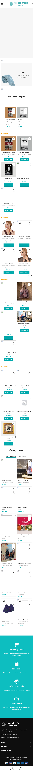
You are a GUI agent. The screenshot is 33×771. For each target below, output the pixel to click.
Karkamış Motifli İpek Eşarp (24, 324)
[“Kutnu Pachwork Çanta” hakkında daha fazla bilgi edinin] (13, 601)
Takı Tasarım (5, 238)
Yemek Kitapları (8, 536)
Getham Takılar (11, 238)
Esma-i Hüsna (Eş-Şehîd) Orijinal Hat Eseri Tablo (9, 437)
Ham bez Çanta (8, 331)
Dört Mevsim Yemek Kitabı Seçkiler (23, 535)
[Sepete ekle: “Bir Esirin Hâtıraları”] (25, 109)
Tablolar (9, 387)
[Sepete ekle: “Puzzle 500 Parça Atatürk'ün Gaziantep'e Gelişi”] (13, 545)
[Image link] (11, 724)
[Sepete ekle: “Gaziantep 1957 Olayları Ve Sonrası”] (13, 109)
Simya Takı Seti (8, 236)
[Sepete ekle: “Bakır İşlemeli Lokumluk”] (29, 545)
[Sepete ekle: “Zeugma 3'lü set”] (13, 461)
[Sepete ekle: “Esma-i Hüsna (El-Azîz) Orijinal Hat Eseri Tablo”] (29, 489)
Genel (7, 124)
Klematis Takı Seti (24, 264)
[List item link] (16, 734)
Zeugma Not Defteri (8, 302)
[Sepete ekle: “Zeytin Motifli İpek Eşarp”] (13, 489)
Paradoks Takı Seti (24, 236)
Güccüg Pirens (22, 591)
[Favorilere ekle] (13, 112)
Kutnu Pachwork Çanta (6, 620)
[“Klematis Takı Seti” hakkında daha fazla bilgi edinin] (29, 601)
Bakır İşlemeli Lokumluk (24, 563)
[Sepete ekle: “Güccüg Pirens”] (29, 572)
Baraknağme (8, 178)
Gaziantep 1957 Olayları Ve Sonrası (8, 153)
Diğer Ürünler (7, 303)
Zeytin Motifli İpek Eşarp (7, 508)
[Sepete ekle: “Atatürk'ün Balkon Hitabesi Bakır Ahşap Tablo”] (29, 461)
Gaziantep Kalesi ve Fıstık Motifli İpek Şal (8, 353)
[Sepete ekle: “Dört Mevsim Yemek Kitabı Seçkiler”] (29, 516)
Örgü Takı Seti (9, 264)
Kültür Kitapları (9, 123)
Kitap (7, 121)
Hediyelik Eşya (5, 482)
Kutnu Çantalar (5, 623)
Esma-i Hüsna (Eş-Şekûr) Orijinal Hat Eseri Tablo (24, 412)
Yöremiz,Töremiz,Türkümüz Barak (24, 178)
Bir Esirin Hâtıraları (20, 120)
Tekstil (24, 303)
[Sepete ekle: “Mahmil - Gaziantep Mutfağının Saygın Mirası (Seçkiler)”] (13, 516)
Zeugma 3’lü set (6, 480)
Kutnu (7, 621)
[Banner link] (2, 61)
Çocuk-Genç (24, 592)
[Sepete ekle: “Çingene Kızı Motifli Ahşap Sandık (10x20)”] (13, 572)
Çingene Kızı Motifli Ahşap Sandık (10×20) (8, 591)
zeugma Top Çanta (24, 302)
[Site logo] (19, 4)
